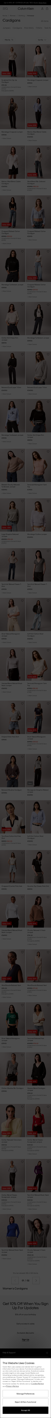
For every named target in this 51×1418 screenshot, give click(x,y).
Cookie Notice (37, 1383)
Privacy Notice (12, 1386)
